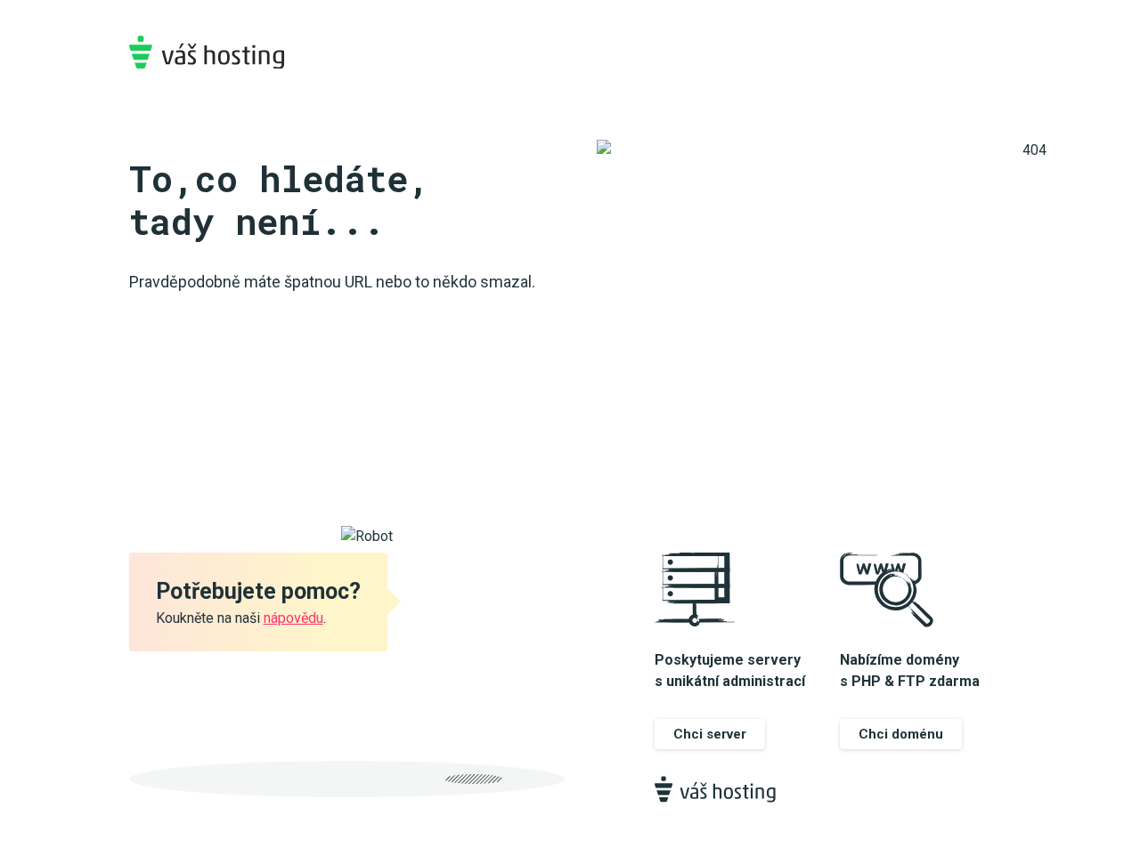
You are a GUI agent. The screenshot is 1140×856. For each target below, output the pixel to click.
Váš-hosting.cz (206, 52)
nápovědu (293, 618)
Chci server (709, 734)
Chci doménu (901, 734)
